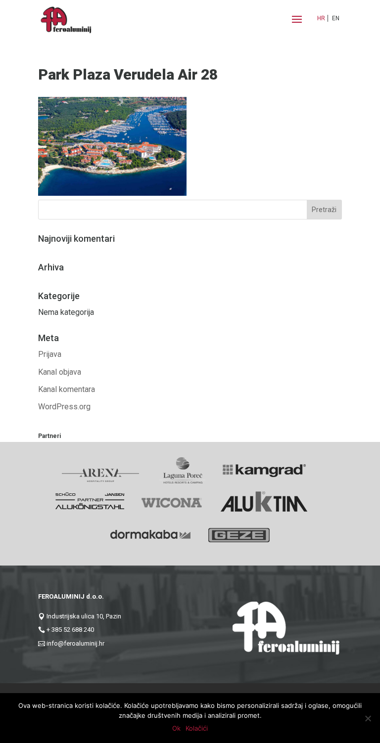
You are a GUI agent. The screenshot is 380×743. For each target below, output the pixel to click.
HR (321, 18)
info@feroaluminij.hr (75, 643)
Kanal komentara (66, 389)
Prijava (49, 354)
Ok (176, 728)
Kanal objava (59, 372)
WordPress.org (64, 406)
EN (335, 18)
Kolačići (197, 728)
